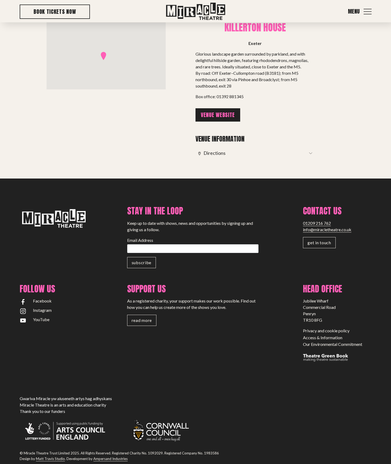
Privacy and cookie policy (326, 330)
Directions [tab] (214, 153)
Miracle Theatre (195, 11)
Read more (142, 320)
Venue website (218, 115)
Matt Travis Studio (50, 459)
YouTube (41, 319)
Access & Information (322, 337)
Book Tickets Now (55, 11)
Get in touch (319, 242)
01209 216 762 (317, 223)
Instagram (42, 310)
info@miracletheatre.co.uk (327, 229)
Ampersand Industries (110, 459)
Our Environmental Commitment (332, 344)
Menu (354, 11)
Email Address (140, 240)
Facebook (42, 300)
